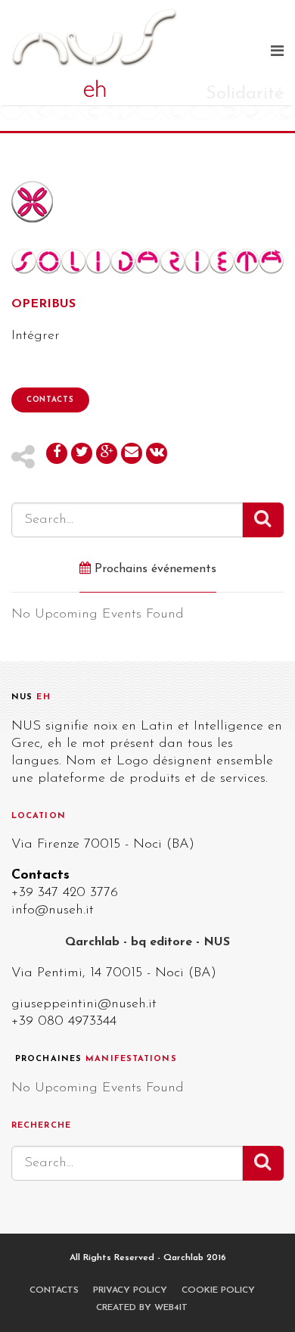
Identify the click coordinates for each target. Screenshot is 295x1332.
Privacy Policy (130, 1290)
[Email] (131, 453)
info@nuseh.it (52, 910)
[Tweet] (81, 453)
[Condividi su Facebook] (56, 453)
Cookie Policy (218, 1290)
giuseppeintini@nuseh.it (84, 1004)
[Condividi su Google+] (106, 453)
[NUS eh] (133, 52)
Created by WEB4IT (142, 1307)
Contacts (50, 400)
